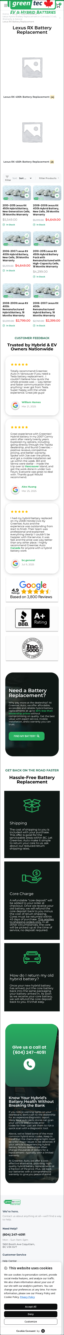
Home (6, 14)
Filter (8, 180)
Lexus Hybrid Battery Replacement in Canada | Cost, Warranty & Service (29, 17)
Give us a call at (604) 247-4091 (29, 1050)
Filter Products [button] (48, 178)
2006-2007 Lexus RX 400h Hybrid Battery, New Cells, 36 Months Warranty (16, 255)
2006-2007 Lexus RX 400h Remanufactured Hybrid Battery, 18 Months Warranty (46, 309)
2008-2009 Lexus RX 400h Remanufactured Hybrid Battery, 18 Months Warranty (15, 309)
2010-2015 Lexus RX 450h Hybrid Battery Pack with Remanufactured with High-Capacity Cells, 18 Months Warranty (46, 258)
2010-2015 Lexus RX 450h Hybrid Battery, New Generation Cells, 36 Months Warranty (16, 210)
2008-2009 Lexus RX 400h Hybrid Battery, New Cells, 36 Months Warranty (46, 210)
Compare (26, 189)
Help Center (10, 1261)
